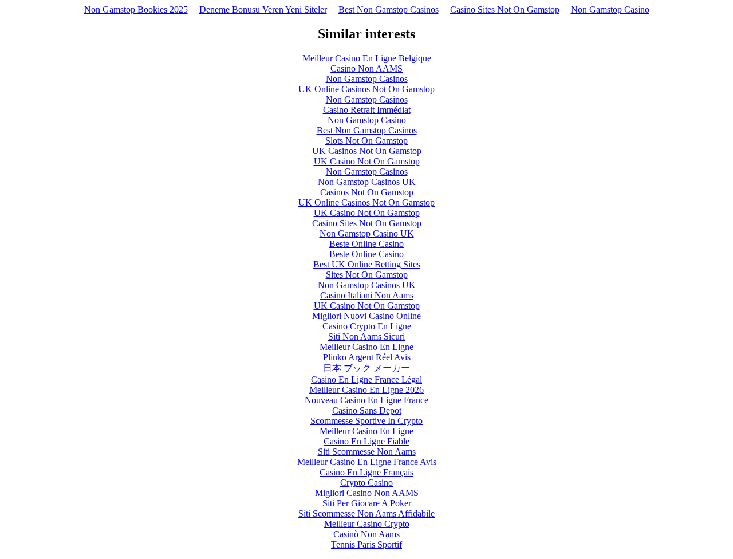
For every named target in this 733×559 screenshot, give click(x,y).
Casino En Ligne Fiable (366, 441)
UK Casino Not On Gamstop (367, 161)
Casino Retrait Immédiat (367, 110)
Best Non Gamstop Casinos (388, 9)
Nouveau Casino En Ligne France (366, 400)
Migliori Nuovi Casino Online (366, 316)
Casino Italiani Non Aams (366, 295)
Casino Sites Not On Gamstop (504, 9)
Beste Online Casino (366, 244)
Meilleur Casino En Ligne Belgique (366, 58)
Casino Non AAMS (366, 68)
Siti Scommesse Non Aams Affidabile (366, 513)
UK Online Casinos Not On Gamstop (366, 89)
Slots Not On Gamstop (366, 140)
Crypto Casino (366, 482)
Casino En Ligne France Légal (366, 379)
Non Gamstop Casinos (367, 79)
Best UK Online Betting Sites (366, 264)
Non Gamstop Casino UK (367, 233)
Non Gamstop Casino (610, 9)
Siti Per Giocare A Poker (366, 503)
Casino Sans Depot (366, 410)
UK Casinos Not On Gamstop (366, 151)
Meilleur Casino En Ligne (366, 347)
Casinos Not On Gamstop (366, 192)
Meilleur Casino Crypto (366, 524)
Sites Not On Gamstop (367, 275)
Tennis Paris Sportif (366, 544)
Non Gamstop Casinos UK (367, 182)
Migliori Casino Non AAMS (367, 493)
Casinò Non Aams (366, 534)
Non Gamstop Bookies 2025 (136, 9)
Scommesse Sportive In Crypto (366, 421)
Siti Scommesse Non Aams (367, 451)
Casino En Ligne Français (366, 472)
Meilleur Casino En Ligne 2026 (366, 390)
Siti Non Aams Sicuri (366, 336)
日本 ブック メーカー (366, 368)
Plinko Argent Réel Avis (367, 357)
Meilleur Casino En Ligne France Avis (366, 462)
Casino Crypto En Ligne (366, 326)
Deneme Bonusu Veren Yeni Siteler (263, 9)
